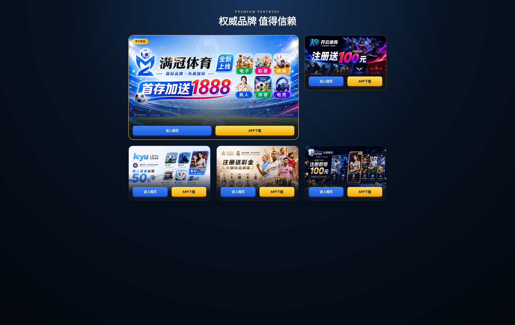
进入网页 (172, 130)
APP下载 (254, 130)
